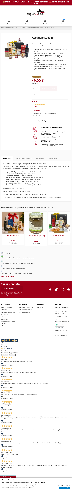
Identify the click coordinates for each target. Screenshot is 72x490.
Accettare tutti (64, 487)
